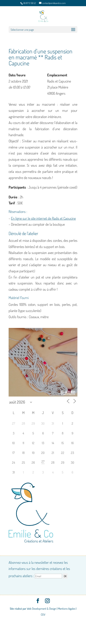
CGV (43, 614)
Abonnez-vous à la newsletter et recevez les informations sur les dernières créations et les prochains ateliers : (39, 569)
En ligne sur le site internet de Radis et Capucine (43, 218)
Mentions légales (66, 608)
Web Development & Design (41, 608)
